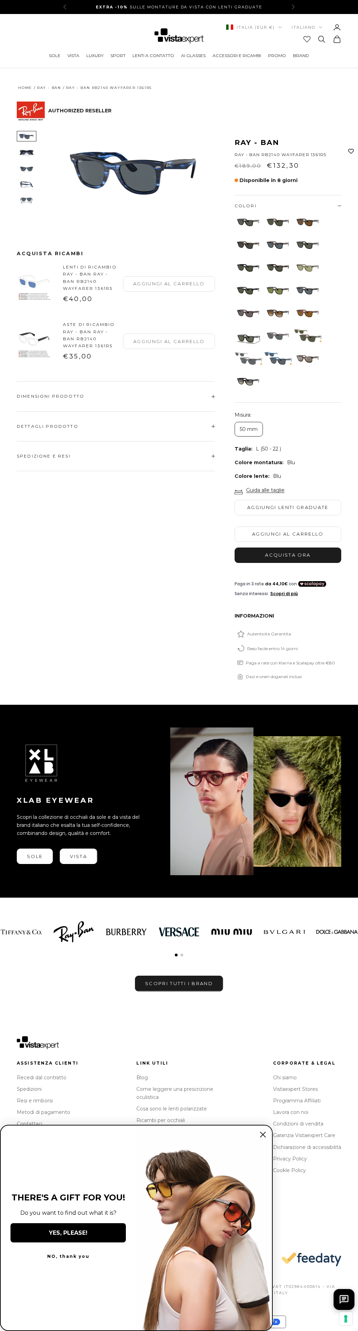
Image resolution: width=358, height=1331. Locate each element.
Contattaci (29, 1124)
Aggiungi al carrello (288, 534)
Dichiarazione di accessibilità (307, 1147)
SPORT (118, 55)
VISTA (73, 55)
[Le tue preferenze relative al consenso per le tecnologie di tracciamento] (345, 1318)
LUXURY (94, 55)
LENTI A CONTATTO (153, 55)
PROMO (277, 55)
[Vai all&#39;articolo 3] (26, 168)
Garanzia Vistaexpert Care (304, 1135)
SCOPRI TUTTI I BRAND (179, 983)
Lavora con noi (290, 1112)
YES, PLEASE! (68, 1232)
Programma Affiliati (297, 1100)
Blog (142, 1077)
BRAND (301, 55)
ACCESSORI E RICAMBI (237, 55)
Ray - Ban (49, 87)
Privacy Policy (290, 1159)
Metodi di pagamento (43, 1112)
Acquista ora (287, 555)
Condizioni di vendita (298, 1124)
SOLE (54, 55)
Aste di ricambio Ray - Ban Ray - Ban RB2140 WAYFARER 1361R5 (89, 335)
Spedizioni (29, 1089)
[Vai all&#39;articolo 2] (26, 152)
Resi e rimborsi (35, 1100)
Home (25, 87)
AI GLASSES (193, 55)
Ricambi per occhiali (160, 1120)
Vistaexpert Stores (295, 1089)
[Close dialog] (263, 1134)
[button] (176, 955)
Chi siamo (285, 1077)
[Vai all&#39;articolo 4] (26, 184)
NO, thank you (68, 1256)
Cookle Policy (289, 1170)
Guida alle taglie (265, 490)
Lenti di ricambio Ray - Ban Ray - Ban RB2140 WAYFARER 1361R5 (90, 277)
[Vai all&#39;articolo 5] (26, 200)
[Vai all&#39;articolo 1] (26, 136)
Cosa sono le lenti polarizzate (171, 1109)
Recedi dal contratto (41, 1077)
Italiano (303, 27)
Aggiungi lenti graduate (288, 507)
